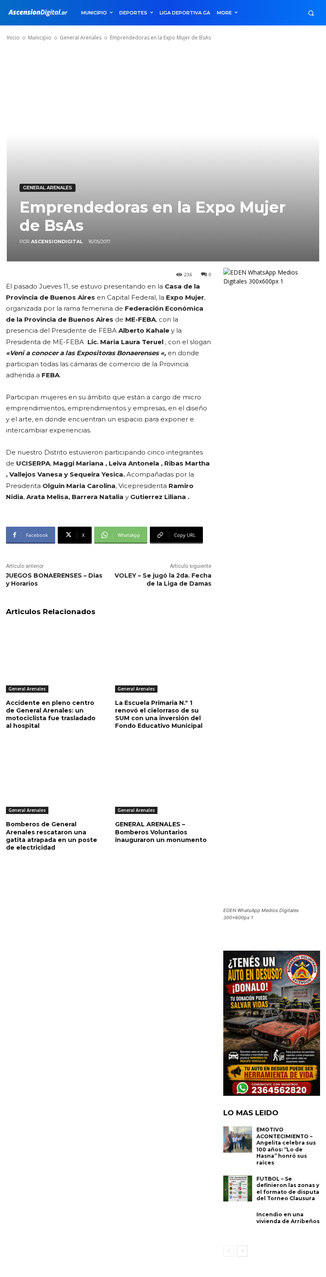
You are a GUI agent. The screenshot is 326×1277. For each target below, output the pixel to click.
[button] (311, 13)
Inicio (13, 37)
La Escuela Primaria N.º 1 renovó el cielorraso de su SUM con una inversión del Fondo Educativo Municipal (158, 714)
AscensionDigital (57, 241)
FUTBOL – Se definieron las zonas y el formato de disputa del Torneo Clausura (287, 1189)
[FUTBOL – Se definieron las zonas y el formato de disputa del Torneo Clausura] (237, 1189)
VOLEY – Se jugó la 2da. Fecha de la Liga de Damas (163, 580)
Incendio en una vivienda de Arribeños (288, 1217)
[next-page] (242, 1251)
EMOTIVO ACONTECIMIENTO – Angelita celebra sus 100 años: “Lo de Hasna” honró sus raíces (286, 1146)
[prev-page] (228, 1251)
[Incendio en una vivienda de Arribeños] (237, 1224)
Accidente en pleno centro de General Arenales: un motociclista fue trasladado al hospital (51, 714)
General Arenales (80, 37)
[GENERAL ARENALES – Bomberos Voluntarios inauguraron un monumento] (163, 780)
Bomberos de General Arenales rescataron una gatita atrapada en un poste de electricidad (51, 835)
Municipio (39, 37)
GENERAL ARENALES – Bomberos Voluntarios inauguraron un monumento (161, 831)
